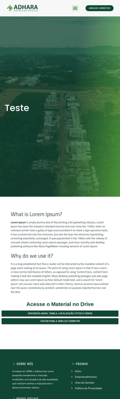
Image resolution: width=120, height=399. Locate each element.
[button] (75, 8)
